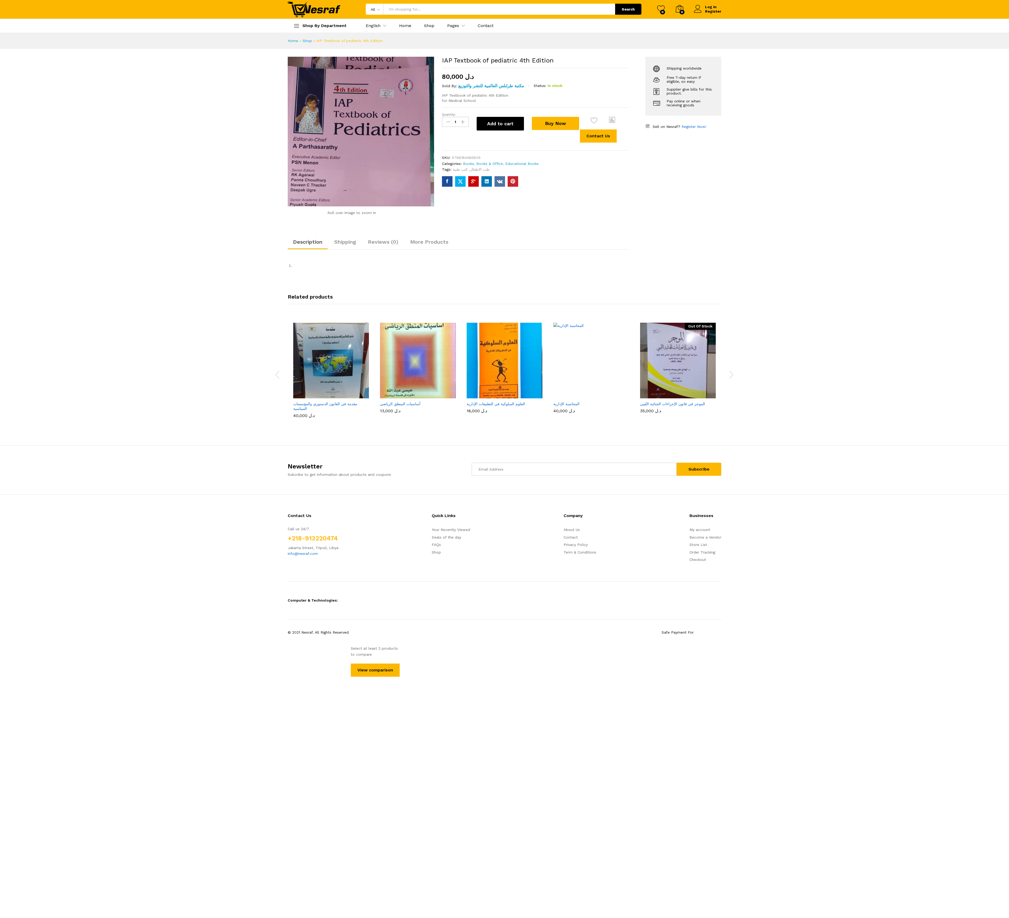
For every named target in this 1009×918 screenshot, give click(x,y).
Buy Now (555, 123)
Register (713, 11)
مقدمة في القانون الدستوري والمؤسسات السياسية (325, 406)
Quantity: (449, 114)
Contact (485, 26)
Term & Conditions (580, 552)
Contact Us (598, 135)
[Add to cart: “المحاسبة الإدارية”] (571, 392)
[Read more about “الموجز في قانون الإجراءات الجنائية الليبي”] (658, 392)
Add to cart (500, 123)
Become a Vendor (705, 537)
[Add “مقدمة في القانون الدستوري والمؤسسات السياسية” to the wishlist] (335, 392)
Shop (429, 26)
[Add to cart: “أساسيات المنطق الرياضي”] (398, 392)
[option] (331, 371)
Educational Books (522, 163)
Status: (540, 86)
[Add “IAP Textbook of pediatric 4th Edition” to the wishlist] (594, 121)
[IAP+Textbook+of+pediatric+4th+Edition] (460, 181)
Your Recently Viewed (451, 530)
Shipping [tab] (345, 241)
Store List (698, 545)
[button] (373, 26)
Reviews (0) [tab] (383, 241)
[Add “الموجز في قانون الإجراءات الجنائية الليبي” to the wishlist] (682, 392)
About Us (572, 530)
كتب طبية (460, 169)
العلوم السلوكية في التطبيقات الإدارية (496, 404)
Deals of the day (446, 537)
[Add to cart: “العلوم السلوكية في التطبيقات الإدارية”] (485, 392)
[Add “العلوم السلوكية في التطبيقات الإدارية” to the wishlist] (509, 392)
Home (405, 26)
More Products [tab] (429, 241)
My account (699, 530)
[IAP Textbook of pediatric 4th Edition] (447, 181)
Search (628, 9)
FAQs (436, 545)
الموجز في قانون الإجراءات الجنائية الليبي (672, 404)
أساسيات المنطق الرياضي (400, 404)
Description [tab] (307, 241)
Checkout (697, 559)
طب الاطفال (480, 169)
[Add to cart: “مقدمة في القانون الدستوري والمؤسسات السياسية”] (311, 392)
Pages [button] (453, 26)
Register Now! (694, 126)
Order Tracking (702, 552)
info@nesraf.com (303, 553)
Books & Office (489, 163)
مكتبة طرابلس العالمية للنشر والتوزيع (491, 85)
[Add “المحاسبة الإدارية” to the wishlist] (595, 392)
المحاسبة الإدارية (566, 404)
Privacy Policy (576, 545)
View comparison (375, 669)
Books (468, 163)
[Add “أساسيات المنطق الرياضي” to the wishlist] (422, 392)
